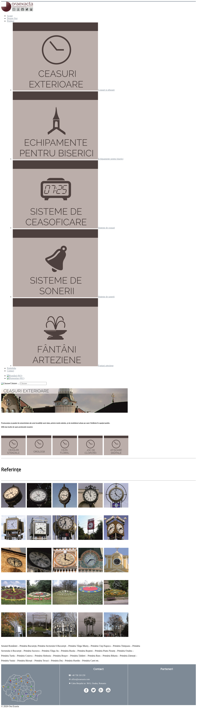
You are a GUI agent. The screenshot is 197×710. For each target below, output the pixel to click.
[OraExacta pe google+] (101, 692)
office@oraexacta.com (79, 679)
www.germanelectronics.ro (166, 675)
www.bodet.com (166, 681)
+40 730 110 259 (77, 675)
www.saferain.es (166, 687)
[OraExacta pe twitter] (93, 692)
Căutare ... (14, 383)
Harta (30, 669)
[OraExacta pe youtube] (108, 692)
